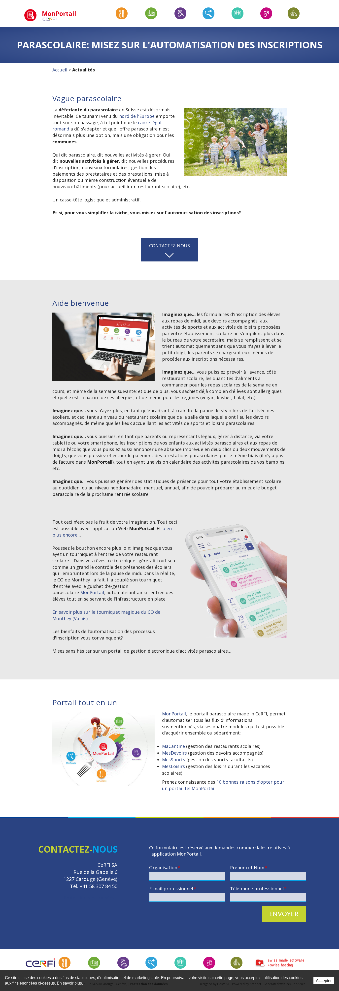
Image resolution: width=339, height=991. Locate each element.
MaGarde (236, 962)
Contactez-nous (169, 246)
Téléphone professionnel (258, 889)
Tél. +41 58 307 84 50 (93, 886)
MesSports (173, 760)
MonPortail (92, 592)
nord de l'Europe (137, 116)
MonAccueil (180, 962)
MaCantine (173, 746)
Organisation (164, 867)
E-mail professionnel (172, 889)
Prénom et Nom (248, 867)
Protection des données (89, 898)
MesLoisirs (173, 766)
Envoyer (284, 914)
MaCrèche (209, 962)
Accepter (324, 981)
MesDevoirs (174, 753)
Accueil (59, 70)
